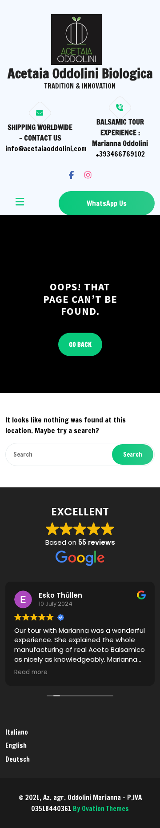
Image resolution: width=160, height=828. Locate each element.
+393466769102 (120, 154)
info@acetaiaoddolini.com (46, 148)
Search (132, 454)
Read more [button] (31, 672)
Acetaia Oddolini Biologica (80, 73)
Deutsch (17, 759)
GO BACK (80, 344)
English (16, 745)
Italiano (16, 732)
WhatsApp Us (107, 203)
